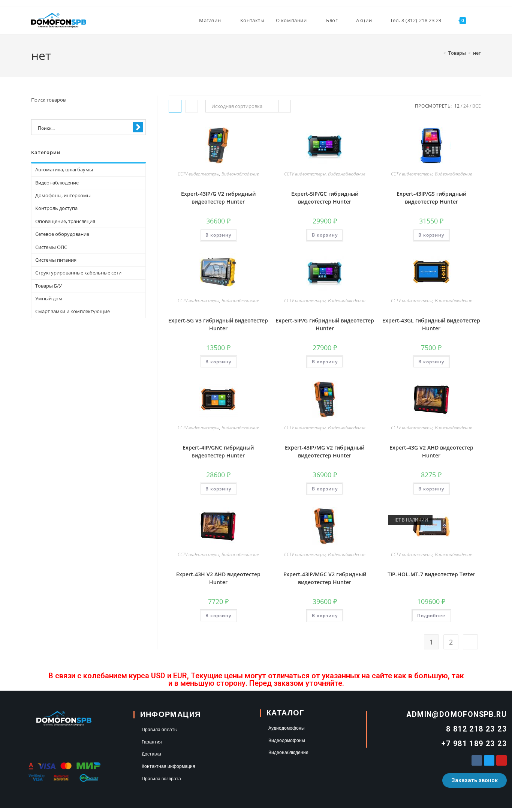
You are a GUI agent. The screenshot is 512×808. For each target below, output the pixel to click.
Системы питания (55, 259)
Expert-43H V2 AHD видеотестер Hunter (218, 578)
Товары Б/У (48, 285)
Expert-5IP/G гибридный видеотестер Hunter (324, 324)
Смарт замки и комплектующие (72, 311)
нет (477, 52)
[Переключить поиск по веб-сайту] (479, 20)
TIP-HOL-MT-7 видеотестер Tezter (431, 574)
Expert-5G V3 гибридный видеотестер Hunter (218, 324)
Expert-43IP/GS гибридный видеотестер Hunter (431, 197)
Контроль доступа (56, 208)
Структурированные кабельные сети (78, 272)
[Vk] (477, 760)
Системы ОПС (51, 247)
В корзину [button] (218, 235)
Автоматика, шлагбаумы (64, 169)
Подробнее (431, 615)
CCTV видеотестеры (198, 174)
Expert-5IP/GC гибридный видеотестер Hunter (324, 197)
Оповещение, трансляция (65, 221)
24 (466, 106)
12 (457, 106)
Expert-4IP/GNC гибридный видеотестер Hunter (218, 451)
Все (476, 106)
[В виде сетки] (175, 106)
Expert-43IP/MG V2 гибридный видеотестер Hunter (324, 451)
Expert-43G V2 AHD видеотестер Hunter (431, 451)
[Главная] (439, 52)
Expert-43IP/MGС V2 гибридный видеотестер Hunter (324, 578)
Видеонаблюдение (240, 174)
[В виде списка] (191, 106)
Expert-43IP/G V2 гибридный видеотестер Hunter (218, 197)
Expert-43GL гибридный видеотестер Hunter (431, 324)
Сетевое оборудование (62, 234)
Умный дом (48, 298)
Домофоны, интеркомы (63, 195)
